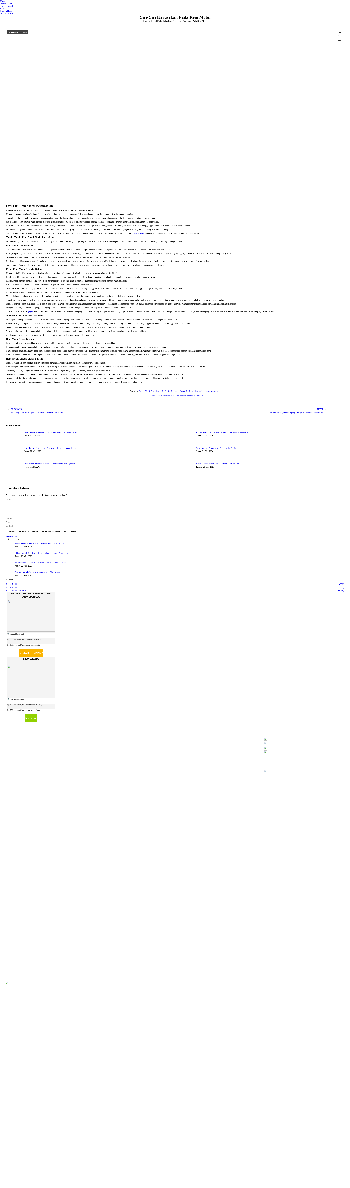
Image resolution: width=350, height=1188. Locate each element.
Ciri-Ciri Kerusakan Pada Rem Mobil (162, 395)
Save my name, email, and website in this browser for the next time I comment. (42, 531)
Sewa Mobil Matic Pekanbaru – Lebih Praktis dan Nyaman (49, 464)
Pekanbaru (201, 395)
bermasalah (139, 233)
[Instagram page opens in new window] (98, 742)
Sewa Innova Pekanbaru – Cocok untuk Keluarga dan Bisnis (50, 448)
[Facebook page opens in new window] (94, 742)
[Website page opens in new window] (106, 742)
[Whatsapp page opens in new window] (110, 742)
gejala (30, 311)
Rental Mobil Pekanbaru (18, 32)
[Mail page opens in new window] (102, 742)
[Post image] (13, 437)
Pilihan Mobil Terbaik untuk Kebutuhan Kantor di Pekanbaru (222, 432)
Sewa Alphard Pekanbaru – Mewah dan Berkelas (217, 464)
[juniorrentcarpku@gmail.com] (304, 748)
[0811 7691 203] (304, 740)
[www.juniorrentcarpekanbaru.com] (304, 751)
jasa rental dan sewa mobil (186, 395)
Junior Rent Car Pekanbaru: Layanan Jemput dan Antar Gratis (50, 432)
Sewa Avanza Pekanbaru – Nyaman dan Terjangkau (218, 448)
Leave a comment (212, 391)
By (170, 391)
